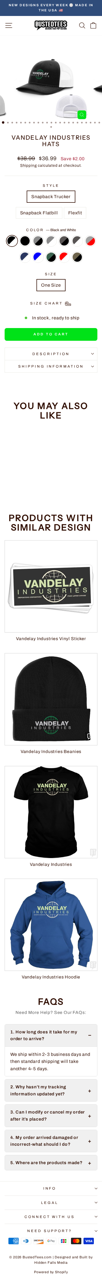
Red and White (64, 257)
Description (51, 354)
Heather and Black (38, 240)
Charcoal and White (77, 240)
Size (51, 274)
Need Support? (49, 1231)
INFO (49, 1188)
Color (51, 230)
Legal (49, 1203)
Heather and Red (90, 240)
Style (51, 186)
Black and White (12, 240)
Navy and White (25, 257)
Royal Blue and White (38, 257)
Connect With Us (49, 1217)
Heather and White (51, 240)
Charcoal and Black (64, 240)
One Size (51, 285)
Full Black (25, 240)
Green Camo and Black (51, 257)
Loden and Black (77, 257)
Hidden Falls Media (51, 1263)
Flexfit (75, 212)
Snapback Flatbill (39, 212)
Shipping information (51, 366)
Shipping (28, 165)
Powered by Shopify (51, 1272)
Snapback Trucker (51, 196)
